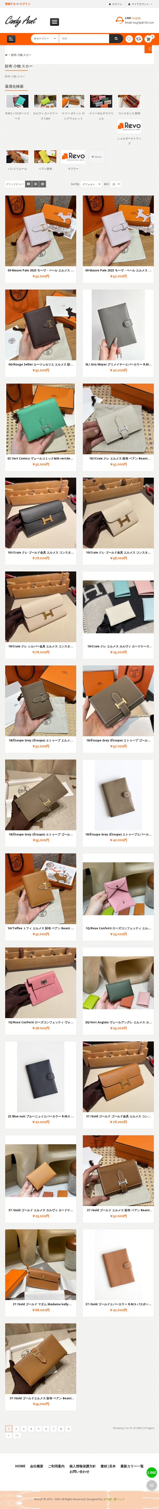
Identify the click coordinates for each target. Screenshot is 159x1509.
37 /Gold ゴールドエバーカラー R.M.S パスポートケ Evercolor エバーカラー (118, 1306)
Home (20, 1466)
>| (17, 1435)
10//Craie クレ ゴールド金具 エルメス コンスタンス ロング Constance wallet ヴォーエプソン (41, 554)
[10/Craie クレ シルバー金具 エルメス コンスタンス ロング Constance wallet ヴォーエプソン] (40, 606)
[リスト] (35, 184)
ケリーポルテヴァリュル (101, 115)
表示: (107, 184)
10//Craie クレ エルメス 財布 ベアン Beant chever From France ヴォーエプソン (118, 460)
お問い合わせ (79, 1471)
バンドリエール (17, 169)
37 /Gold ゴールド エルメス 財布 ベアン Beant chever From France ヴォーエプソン (118, 1212)
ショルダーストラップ (129, 141)
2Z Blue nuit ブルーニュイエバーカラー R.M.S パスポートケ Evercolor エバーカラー (40, 1118)
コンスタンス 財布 (129, 113)
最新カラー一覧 (132, 1466)
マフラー (73, 169)
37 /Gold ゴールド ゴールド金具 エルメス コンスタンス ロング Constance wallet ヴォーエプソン (118, 1118)
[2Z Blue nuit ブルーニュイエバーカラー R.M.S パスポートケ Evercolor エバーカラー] (40, 1076)
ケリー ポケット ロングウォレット (73, 115)
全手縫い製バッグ (114, 1499)
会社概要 (36, 1466)
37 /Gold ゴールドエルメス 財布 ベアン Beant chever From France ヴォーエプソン (41, 1400)
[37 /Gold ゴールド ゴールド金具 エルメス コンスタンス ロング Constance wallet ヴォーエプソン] (118, 1076)
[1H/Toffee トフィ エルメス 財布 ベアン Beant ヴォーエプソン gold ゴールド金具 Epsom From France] (40, 888)
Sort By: (75, 184)
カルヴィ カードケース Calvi (45, 115)
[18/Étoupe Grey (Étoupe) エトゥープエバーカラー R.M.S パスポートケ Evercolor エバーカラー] (118, 795)
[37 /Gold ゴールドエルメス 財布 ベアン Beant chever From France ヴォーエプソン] (40, 1358)
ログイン (25, 4)
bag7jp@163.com (143, 22)
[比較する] (138, 39)
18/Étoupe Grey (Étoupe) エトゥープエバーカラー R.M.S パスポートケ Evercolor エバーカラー (118, 836)
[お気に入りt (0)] (129, 39)
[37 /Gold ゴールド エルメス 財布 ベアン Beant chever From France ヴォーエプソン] (118, 1170)
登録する (10, 4)
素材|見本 (108, 1466)
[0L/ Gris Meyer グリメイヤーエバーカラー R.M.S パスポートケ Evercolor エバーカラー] (118, 325)
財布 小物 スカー (21, 55)
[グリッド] (28, 184)
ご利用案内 (56, 1466)
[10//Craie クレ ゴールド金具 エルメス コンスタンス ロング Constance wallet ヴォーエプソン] (40, 513)
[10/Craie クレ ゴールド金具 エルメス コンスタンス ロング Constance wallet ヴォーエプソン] (118, 513)
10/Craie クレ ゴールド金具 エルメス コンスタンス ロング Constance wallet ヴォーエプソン (118, 554)
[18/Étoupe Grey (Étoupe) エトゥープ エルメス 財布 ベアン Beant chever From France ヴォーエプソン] (40, 701)
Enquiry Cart (148, 48)
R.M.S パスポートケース (17, 115)
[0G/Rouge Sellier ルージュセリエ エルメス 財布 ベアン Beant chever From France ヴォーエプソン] (40, 325)
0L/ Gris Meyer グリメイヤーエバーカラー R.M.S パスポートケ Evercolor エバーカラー (118, 366)
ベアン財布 (45, 169)
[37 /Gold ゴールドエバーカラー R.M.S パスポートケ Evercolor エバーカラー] (118, 1264)
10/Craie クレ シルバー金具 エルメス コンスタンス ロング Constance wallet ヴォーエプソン (40, 648)
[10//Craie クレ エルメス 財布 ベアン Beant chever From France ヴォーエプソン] (118, 419)
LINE (151, 1472)
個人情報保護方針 (82, 1466)
